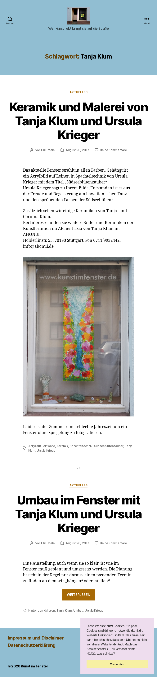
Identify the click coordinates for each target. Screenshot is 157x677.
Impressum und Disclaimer (36, 638)
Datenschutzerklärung (32, 645)
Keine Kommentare (113, 150)
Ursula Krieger (46, 450)
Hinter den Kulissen (41, 610)
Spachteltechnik (81, 446)
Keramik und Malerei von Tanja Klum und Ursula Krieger (78, 120)
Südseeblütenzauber (108, 446)
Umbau (78, 610)
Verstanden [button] (117, 664)
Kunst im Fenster (34, 666)
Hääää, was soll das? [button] (101, 653)
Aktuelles (79, 92)
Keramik (62, 446)
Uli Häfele (48, 150)
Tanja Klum (64, 610)
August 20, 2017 (77, 150)
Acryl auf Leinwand (41, 446)
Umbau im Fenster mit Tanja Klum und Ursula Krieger (78, 514)
